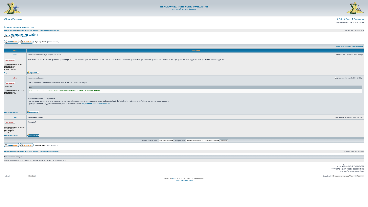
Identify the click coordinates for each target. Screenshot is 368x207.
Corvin (15, 54)
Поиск (347, 19)
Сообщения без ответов (12, 27)
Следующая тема (357, 46)
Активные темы (28, 27)
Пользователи (358, 19)
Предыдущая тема (343, 46)
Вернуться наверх (11, 73)
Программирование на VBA (49, 30)
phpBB (174, 178)
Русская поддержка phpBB (184, 180)
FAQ (340, 19)
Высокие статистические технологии (184, 6)
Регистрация (17, 19)
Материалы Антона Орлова (28, 30)
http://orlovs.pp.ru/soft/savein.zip (96, 103)
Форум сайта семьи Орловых (184, 9)
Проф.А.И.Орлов (20, 37)
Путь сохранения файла (21, 34)
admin (15, 78)
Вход (8, 19)
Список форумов (10, 30)
